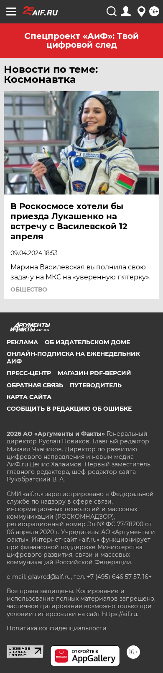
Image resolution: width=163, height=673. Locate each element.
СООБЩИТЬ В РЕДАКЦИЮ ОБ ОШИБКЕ (69, 408)
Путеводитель (96, 385)
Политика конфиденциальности (57, 628)
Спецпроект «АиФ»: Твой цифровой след (81, 40)
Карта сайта (29, 397)
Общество (28, 289)
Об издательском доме (87, 342)
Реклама (22, 342)
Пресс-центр (29, 373)
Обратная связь (35, 385)
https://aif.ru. (120, 614)
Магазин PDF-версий (94, 373)
